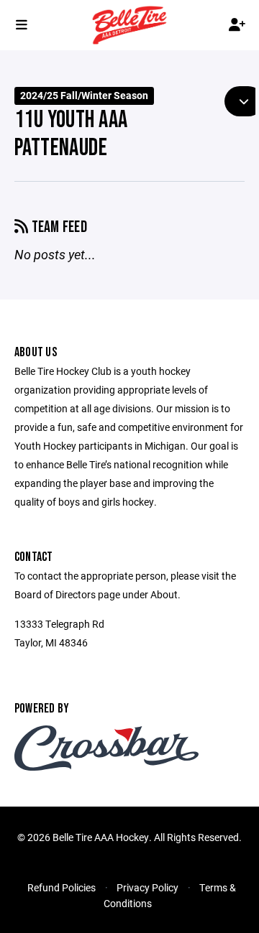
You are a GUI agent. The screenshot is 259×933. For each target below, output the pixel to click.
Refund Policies (61, 887)
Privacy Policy (147, 887)
